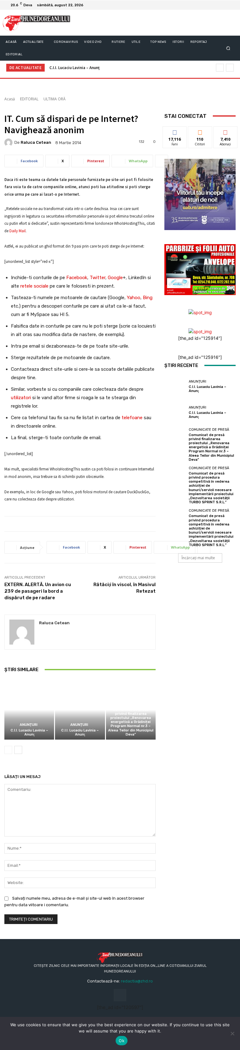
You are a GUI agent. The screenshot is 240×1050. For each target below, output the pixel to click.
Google (115, 277)
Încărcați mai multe (198, 557)
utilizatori (21, 397)
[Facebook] (223, 5)
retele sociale (34, 286)
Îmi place (174, 131)
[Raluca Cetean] (9, 142)
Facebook (76, 277)
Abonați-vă (226, 131)
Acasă (9, 99)
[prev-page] (8, 750)
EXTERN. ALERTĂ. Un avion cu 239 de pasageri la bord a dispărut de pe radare (37, 591)
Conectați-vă (200, 133)
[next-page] (18, 750)
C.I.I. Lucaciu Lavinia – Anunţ (74, 67)
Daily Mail (17, 231)
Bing (147, 297)
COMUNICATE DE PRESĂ (130, 704)
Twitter (97, 277)
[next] (230, 68)
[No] (232, 1033)
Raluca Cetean (36, 142)
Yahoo (133, 297)
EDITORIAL (29, 99)
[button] (228, 48)
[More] (161, 161)
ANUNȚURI (29, 724)
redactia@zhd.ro (137, 981)
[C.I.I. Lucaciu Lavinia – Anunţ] (29, 710)
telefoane (132, 417)
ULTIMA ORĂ (54, 99)
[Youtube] (230, 5)
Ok (121, 1040)
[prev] (220, 68)
